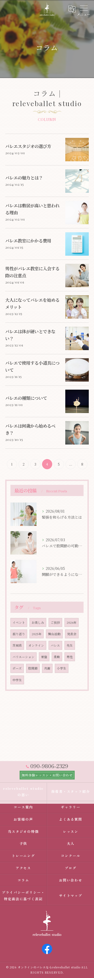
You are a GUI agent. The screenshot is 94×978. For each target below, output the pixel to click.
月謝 (47, 668)
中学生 (17, 680)
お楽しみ (38, 622)
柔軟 (57, 657)
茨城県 (17, 645)
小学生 (61, 668)
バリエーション (23, 657)
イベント (19, 622)
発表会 (72, 634)
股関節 (33, 668)
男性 (70, 657)
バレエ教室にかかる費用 (28, 240)
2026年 (72, 622)
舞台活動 (54, 634)
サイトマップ (71, 895)
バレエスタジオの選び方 (28, 146)
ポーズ (17, 668)
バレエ (55, 645)
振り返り (19, 634)
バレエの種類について (26, 398)
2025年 (37, 634)
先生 (70, 645)
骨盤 (44, 657)
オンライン (36, 645)
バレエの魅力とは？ (24, 178)
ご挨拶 (55, 622)
